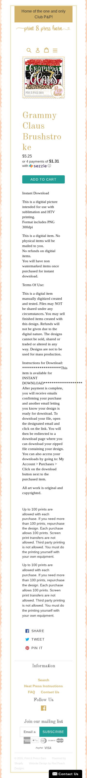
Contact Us (50, 692)
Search (43, 680)
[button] (43, 163)
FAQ (31, 692)
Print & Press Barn (35, 758)
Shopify (18, 763)
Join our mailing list (43, 721)
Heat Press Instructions (43, 686)
